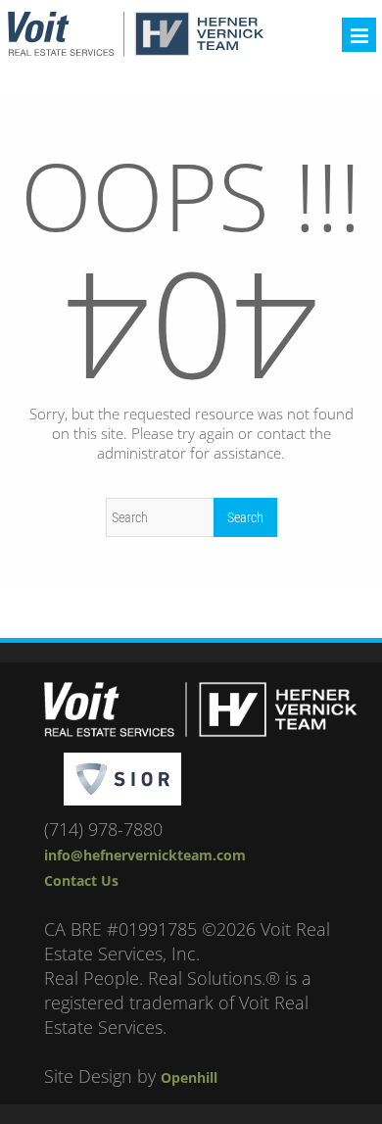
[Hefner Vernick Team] (135, 51)
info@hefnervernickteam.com (145, 855)
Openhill (189, 1077)
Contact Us (81, 880)
